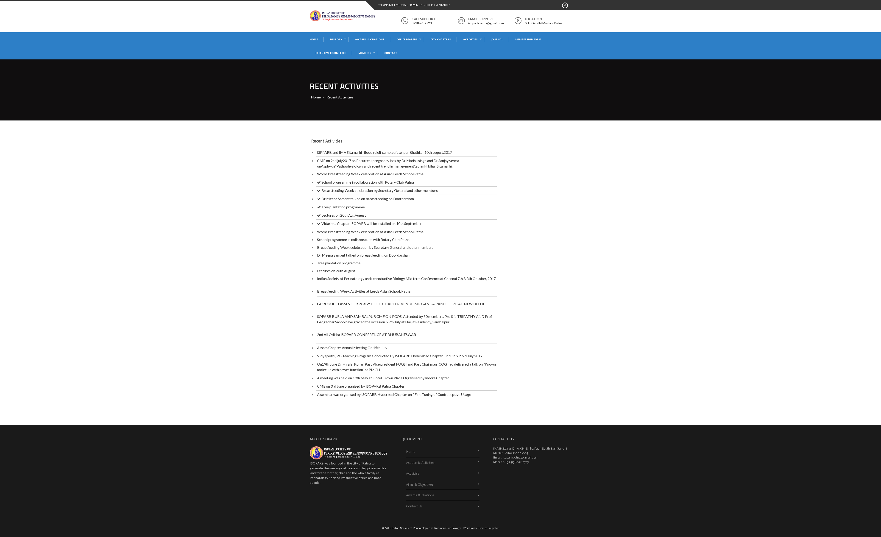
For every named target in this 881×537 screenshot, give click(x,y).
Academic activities (420, 462)
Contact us (414, 506)
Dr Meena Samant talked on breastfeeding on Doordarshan (367, 198)
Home (314, 39)
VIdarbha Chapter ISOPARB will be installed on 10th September (371, 223)
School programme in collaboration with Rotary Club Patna (367, 182)
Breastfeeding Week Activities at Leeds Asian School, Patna (363, 291)
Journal (497, 39)
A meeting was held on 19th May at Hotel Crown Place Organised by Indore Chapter (383, 378)
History (336, 39)
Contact (390, 53)
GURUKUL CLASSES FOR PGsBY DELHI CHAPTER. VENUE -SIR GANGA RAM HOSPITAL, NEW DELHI (400, 304)
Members (364, 53)
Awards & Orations (369, 39)
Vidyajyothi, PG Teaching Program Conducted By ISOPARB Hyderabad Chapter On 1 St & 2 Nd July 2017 (399, 356)
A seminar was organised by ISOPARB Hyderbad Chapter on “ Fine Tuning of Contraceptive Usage (394, 394)
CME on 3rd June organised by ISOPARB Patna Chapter (360, 386)
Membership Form (528, 39)
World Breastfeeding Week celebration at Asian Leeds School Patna (370, 174)
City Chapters (440, 39)
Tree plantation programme (343, 207)
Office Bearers (407, 39)
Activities (470, 39)
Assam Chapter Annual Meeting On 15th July (352, 347)
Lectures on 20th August (336, 270)
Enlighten (493, 528)
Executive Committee (330, 53)
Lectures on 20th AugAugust (343, 215)
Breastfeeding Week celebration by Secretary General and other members (379, 190)
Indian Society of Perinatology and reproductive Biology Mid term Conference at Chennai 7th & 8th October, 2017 (406, 278)
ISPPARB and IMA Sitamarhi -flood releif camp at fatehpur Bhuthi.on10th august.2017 (384, 152)
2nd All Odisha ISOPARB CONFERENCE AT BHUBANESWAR (366, 334)
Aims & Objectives (419, 484)
